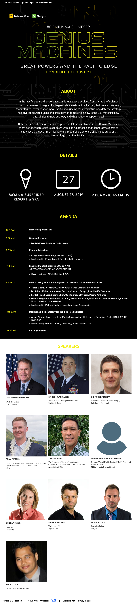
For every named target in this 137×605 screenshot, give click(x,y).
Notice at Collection (12, 601)
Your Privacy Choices (39, 601)
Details (16, 2)
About (8, 2)
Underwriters (46, 2)
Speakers (34, 2)
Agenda (24, 2)
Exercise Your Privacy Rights (77, 601)
